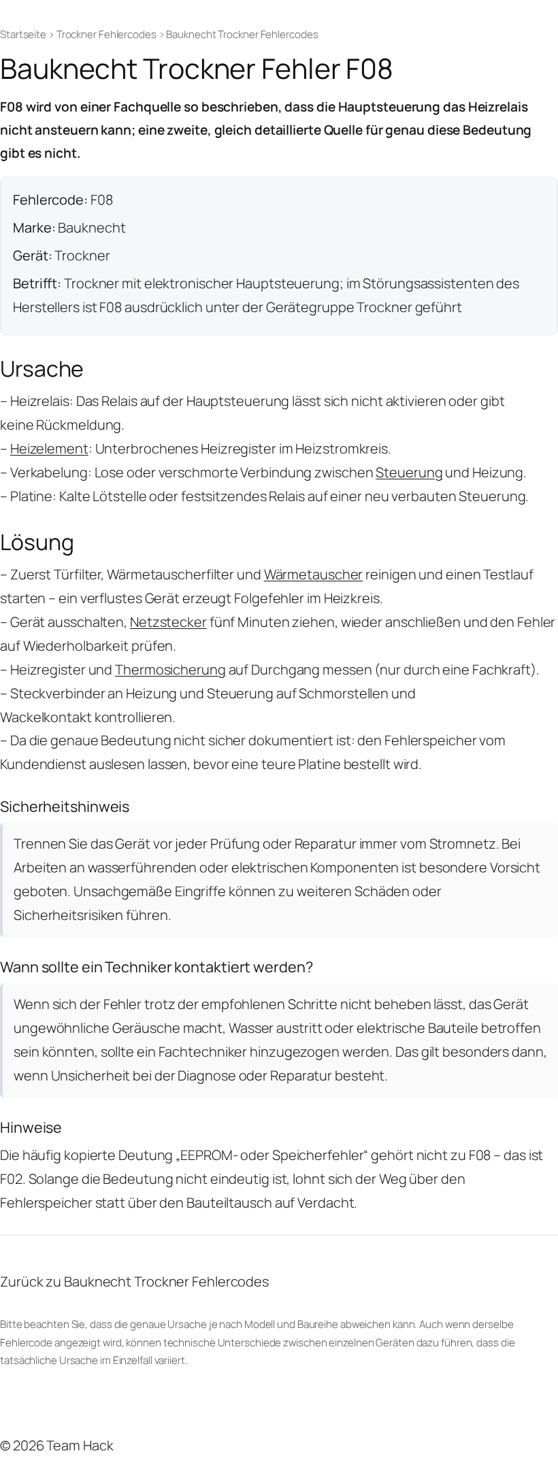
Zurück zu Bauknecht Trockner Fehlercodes (134, 1281)
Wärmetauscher (313, 574)
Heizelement (49, 448)
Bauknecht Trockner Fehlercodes (242, 34)
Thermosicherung (170, 669)
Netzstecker (168, 622)
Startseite (23, 34)
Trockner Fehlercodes (106, 34)
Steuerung (409, 472)
